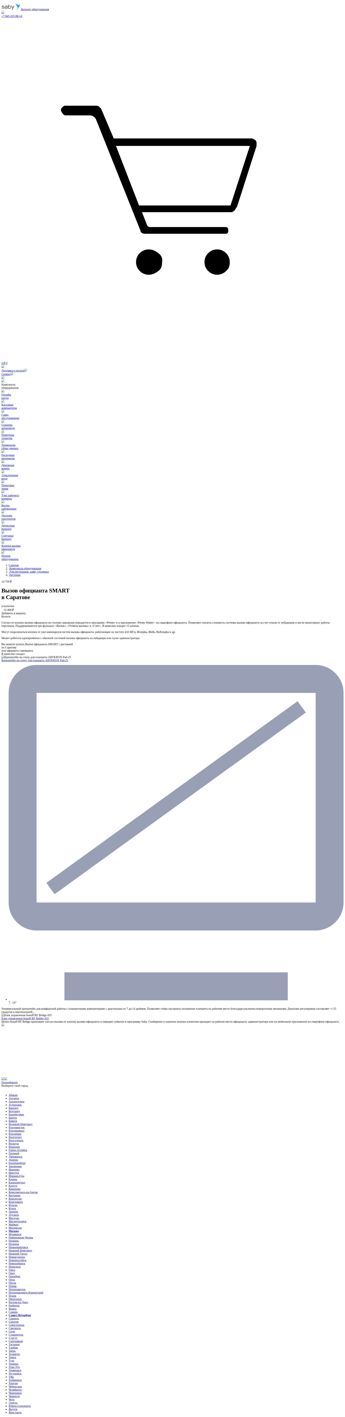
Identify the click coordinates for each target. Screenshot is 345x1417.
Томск (12, 1357)
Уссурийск (15, 1373)
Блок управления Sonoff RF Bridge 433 (25, 1018)
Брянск (13, 1120)
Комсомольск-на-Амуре (23, 1192)
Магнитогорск (17, 1221)
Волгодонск (16, 1140)
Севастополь (16, 1325)
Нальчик (14, 1244)
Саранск (14, 1318)
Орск (12, 1279)
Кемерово (14, 1188)
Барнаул (13, 1108)
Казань (13, 1179)
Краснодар (15, 1198)
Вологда (14, 1143)
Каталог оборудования (34, 9)
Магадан (14, 1218)
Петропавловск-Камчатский (26, 1292)
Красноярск (16, 1201)
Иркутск (14, 1172)
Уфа (11, 1376)
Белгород (14, 1111)
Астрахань (15, 1104)
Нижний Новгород (20, 1250)
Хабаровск (15, 1380)
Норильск (15, 1266)
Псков (12, 1295)
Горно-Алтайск (18, 1150)
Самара (13, 1312)
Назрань (14, 1240)
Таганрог (14, 1344)
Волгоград (15, 1137)
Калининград (17, 1182)
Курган (13, 1205)
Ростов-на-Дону (18, 1302)
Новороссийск (17, 1260)
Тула (11, 1360)
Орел (12, 1273)
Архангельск (16, 1101)
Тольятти (14, 1354)
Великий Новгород (20, 1124)
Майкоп (13, 1224)
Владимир (15, 1133)
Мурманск (15, 1234)
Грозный (14, 1153)
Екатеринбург (17, 1163)
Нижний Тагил (18, 1253)
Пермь (13, 1286)
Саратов (14, 1321)
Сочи (12, 1331)
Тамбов (13, 1347)
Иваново (14, 1169)
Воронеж (14, 1146)
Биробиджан (16, 1114)
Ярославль (15, 1412)
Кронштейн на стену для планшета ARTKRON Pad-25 (34, 660)
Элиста (13, 1402)
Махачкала (15, 1227)
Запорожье (15, 1166)
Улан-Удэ (14, 1367)
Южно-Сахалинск (20, 1405)
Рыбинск (14, 1305)
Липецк (13, 1211)
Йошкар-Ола (16, 1176)
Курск (12, 1208)
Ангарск (14, 1098)
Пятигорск (15, 1299)
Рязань (13, 1308)
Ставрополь (16, 1334)
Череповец (15, 1393)
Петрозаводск (17, 1289)
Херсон (13, 1383)
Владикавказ (16, 1130)
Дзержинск (15, 1156)
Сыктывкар (16, 1341)
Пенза (12, 1282)
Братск (13, 1117)
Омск (12, 1269)
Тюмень (13, 1363)
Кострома (14, 1195)
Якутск (13, 1409)
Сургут (13, 1337)
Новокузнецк (17, 1256)
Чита (12, 1399)
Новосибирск (17, 1263)
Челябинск (15, 1389)
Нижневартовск (18, 1247)
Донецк (13, 1159)
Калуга (13, 1185)
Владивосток (17, 1127)
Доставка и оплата (12, 370)
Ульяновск (15, 1370)
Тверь (12, 1350)
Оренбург (14, 1276)
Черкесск (14, 1396)
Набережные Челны (21, 1237)
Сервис (5, 374)
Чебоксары (15, 1386)
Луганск (14, 1214)
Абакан (13, 1095)
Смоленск (15, 1328)
